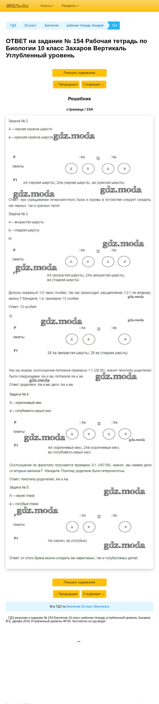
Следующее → (94, 84)
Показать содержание (79, 72)
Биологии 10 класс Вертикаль (88, 606)
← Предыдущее (66, 84)
